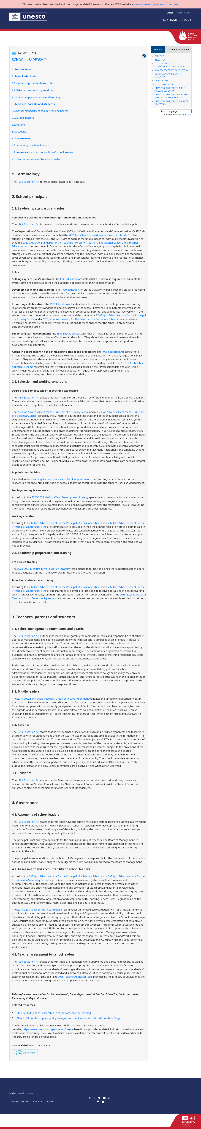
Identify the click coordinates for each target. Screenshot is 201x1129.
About (187, 19)
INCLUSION (160, 59)
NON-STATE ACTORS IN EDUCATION (172, 70)
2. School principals (24, 76)
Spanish (188, 12)
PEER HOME (169, 19)
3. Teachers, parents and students (33, 104)
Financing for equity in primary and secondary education (172, 96)
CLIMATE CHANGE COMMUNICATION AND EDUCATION (172, 65)
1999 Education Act (28, 181)
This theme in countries (178, 49)
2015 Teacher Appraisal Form (75, 976)
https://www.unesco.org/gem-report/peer (47, 1029)
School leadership (165, 84)
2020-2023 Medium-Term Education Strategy (43, 569)
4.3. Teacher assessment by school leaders (37, 159)
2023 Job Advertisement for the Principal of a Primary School (53, 412)
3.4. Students (19, 131)
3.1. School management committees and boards (40, 111)
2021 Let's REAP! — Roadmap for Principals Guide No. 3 (101, 235)
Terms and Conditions (19, 1101)
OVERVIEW (159, 56)
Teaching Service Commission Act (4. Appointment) (60, 479)
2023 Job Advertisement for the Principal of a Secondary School (79, 319)
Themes (158, 49)
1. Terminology (21, 69)
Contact (49, 1101)
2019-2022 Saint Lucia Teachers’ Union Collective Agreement (53, 698)
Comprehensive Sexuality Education (168, 75)
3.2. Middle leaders (23, 118)
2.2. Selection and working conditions (33, 90)
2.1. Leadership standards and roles (33, 83)
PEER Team (37, 1101)
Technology (161, 80)
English (170, 12)
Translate (187, 114)
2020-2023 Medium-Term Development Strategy (60, 497)
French (179, 12)
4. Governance (21, 138)
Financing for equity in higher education (171, 102)
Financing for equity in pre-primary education (170, 89)
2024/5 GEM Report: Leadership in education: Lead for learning (54, 1013)
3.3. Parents (19, 124)
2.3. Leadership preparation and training (36, 97)
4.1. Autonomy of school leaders (30, 145)
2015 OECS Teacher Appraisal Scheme (39, 909)
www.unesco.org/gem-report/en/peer (157, 4)
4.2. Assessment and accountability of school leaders (42, 152)
